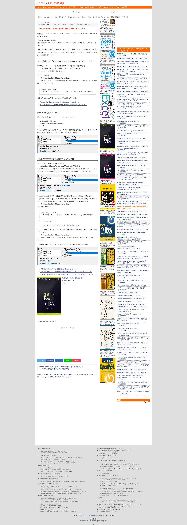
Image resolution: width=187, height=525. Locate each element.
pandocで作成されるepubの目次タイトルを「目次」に (64, 367)
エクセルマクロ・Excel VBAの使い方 (55, 17)
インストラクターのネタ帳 (50, 3)
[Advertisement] (67, 342)
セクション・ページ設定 (54, 451)
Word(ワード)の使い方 (44, 448)
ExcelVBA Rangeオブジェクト (46, 495)
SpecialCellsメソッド (46, 499)
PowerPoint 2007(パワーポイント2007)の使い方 (113, 479)
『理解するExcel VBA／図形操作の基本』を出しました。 (60, 269)
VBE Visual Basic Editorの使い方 (107, 448)
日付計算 (43, 481)
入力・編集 (44, 451)
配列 (48, 486)
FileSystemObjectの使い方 (106, 450)
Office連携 (43, 463)
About (44, 7)
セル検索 (72, 501)
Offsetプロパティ (63, 498)
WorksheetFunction (46, 491)
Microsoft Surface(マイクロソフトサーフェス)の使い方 (115, 495)
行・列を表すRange (57, 499)
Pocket (76, 360)
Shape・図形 (66, 463)
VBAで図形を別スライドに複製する (56, 369)
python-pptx (121, 501)
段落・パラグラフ (45, 461)
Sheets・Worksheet (71, 488)
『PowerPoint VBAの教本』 (87, 7)
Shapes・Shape (45, 493)
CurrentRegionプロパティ (75, 498)
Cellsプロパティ (45, 498)
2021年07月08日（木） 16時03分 (49, 24)
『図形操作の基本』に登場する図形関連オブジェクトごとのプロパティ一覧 (66, 274)
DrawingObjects (62, 493)
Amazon (64, 283)
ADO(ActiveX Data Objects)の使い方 (131, 469)
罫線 (61, 501)
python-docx (114, 501)
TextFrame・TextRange (107, 466)
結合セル (77, 501)
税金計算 (76, 481)
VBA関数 (52, 486)
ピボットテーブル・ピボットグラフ (53, 471)
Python (100, 497)
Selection (57, 459)
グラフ (43, 469)
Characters (79, 489)
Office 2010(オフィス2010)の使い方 (108, 484)
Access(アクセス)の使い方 (106, 469)
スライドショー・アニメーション (113, 458)
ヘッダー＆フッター (78, 457)
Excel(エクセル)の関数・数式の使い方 (48, 478)
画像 (129, 464)
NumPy (121, 500)
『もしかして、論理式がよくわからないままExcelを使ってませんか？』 (57, 511)
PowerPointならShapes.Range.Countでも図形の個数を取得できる (63, 105)
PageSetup (69, 493)
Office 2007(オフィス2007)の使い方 (108, 475)
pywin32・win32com (130, 501)
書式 (103, 458)
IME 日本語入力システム (107, 488)
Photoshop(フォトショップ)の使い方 (123, 504)
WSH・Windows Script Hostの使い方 (108, 452)
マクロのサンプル (72, 486)
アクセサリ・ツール (119, 488)
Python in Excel (132, 500)
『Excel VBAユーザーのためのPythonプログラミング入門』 (114, 506)
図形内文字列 (53, 493)
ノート (116, 466)
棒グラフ (48, 469)
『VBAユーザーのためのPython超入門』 (109, 507)
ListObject (43, 489)
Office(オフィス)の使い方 (105, 470)
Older (47, 22)
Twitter (41, 360)
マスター (133, 463)
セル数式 (66, 501)
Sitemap (51, 7)
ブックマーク (51, 463)
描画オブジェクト (63, 452)
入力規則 (43, 501)
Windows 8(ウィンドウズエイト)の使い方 (112, 491)
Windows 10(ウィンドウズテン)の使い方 (132, 491)
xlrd (114, 500)
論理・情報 (55, 481)
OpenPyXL (104, 500)
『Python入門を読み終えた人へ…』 (108, 511)
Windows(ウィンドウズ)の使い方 (107, 485)
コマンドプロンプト (130, 488)
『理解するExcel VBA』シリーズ (47, 509)
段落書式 (49, 452)
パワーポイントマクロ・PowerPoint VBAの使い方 (112, 460)
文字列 (67, 481)
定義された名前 (55, 491)
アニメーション (131, 466)
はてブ (59, 360)
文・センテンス (55, 461)
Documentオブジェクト (47, 457)
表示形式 (66, 499)
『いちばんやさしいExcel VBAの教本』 (48, 504)
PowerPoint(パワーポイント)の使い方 (109, 455)
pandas (126, 500)
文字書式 (55, 452)
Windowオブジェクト (71, 461)
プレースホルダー (115, 464)
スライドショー (123, 466)
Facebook (50, 360)
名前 (49, 468)
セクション (69, 457)
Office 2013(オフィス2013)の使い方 (128, 484)
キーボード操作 (61, 469)
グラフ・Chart (60, 489)
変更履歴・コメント (75, 463)
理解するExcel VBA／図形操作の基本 (73, 278)
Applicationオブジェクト (47, 488)
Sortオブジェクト (51, 489)
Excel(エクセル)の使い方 (44, 465)
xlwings (110, 500)
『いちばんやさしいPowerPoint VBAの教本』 (50, 505)
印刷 (45, 452)
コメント (57, 501)
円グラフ (54, 469)
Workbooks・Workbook (60, 488)
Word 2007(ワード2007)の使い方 (109, 478)
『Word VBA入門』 (122, 7)
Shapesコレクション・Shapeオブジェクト (81, 17)
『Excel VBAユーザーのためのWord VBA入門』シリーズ (53, 507)
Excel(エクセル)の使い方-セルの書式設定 (49, 474)
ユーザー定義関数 (75, 491)
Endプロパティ (54, 498)
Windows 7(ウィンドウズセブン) (109, 490)
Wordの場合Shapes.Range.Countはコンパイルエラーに (59, 102)
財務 (72, 481)
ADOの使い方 (120, 448)
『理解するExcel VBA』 (106, 7)
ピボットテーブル (65, 491)
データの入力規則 (67, 471)
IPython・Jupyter (106, 501)
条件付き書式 (44, 476)
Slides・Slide (126, 463)
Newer (41, 22)
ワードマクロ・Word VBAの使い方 (47, 455)
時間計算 (49, 481)
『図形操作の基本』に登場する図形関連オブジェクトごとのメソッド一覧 (66, 272)
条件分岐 (43, 486)
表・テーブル (58, 463)
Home (39, 7)
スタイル (63, 459)
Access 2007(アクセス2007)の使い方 (111, 481)
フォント (62, 461)
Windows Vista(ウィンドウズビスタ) (127, 490)
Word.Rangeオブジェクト (47, 459)
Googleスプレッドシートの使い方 (108, 453)
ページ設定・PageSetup (60, 457)
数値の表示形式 (53, 476)
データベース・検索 (56, 468)
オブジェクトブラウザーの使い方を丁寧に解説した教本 (59, 225)
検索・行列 (62, 481)
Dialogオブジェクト (78, 493)
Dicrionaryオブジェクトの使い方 (122, 450)
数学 (81, 481)
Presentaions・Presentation (108, 463)
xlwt (117, 500)
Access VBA (117, 469)
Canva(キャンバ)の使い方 (105, 504)
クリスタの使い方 (138, 504)
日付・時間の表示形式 (63, 476)
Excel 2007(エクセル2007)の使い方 (127, 478)
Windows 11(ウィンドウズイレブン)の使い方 (112, 493)
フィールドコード (65, 451)
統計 (84, 481)
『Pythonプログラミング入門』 (66, 7)
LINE (67, 360)
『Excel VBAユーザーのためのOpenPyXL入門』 (111, 509)
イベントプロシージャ (61, 486)
